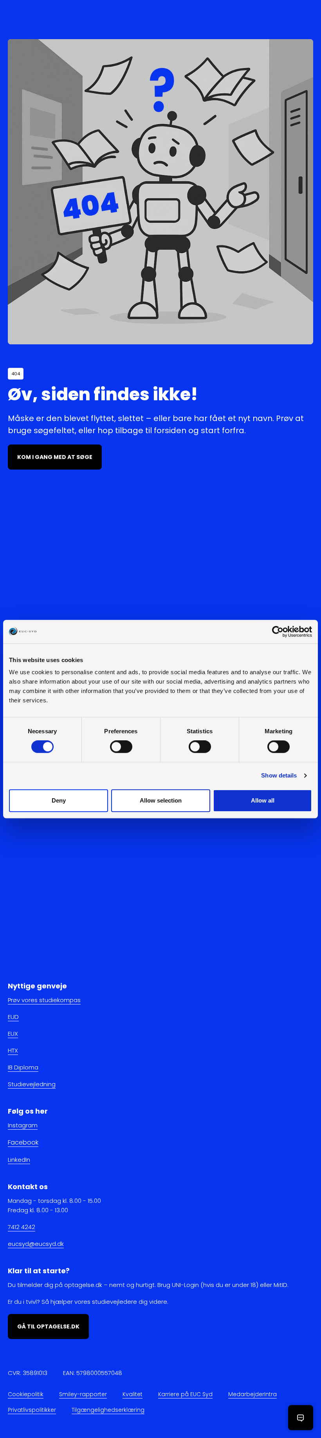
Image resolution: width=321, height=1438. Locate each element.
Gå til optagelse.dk (48, 1326)
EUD (13, 1017)
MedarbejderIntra (252, 1394)
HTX (13, 1050)
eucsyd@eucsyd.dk (36, 1244)
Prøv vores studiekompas (44, 1000)
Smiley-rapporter (83, 1394)
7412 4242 (21, 1227)
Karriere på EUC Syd (185, 1394)
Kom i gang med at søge (54, 457)
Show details (279, 775)
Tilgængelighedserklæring (108, 1410)
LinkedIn (19, 1159)
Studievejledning (32, 1084)
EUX (13, 1033)
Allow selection (161, 800)
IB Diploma (23, 1067)
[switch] (121, 747)
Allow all (262, 800)
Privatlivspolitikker (32, 1410)
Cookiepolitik (25, 1394)
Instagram (23, 1125)
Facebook (23, 1142)
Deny (59, 800)
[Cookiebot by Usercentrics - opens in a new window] (277, 631)
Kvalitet (132, 1394)
